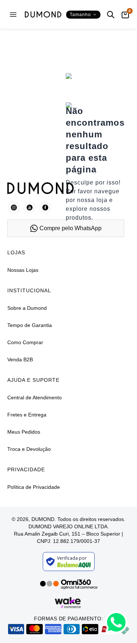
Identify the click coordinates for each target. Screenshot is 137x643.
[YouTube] (29, 207)
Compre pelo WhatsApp (70, 228)
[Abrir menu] (13, 14)
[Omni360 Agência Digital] (68, 583)
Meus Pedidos (23, 432)
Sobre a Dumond (27, 308)
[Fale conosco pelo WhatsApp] (116, 622)
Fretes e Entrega (26, 415)
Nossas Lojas (22, 270)
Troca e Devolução (29, 449)
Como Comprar (25, 342)
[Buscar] (110, 14)
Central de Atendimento (34, 397)
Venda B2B (20, 359)
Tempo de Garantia (29, 325)
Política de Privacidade (33, 487)
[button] (83, 15)
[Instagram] (13, 207)
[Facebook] (45, 207)
